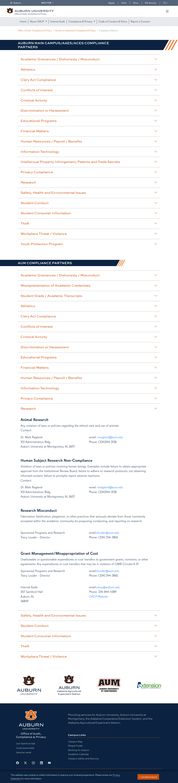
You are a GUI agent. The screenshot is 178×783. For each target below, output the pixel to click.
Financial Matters (35, 131)
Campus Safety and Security (83, 758)
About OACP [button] (37, 21)
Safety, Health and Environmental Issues (53, 192)
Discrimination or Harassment (45, 110)
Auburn (18, 3)
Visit (124, 3)
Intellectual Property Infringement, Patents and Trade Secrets (70, 161)
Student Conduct (35, 203)
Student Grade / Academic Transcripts (51, 295)
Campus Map (75, 741)
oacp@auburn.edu (108, 587)
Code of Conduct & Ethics (113, 21)
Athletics (28, 69)
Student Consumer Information (46, 213)
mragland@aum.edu (110, 437)
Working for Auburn (78, 750)
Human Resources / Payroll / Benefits (51, 141)
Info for (47, 2)
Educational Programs (39, 120)
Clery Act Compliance (38, 79)
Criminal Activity (34, 100)
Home (23, 21)
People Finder (75, 745)
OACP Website (98, 596)
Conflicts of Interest (37, 90)
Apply (111, 3)
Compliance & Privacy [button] (80, 21)
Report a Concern (140, 21)
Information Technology (40, 151)
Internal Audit (57, 21)
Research (28, 182)
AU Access (150, 3)
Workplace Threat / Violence (44, 233)
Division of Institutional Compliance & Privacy (75, 30)
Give (137, 3)
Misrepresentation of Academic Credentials (55, 285)
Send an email (23, 752)
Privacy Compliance (37, 172)
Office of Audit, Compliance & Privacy (35, 30)
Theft (25, 223)
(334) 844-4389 (25, 747)
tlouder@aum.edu (108, 533)
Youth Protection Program (42, 244)
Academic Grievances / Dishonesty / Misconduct (60, 59)
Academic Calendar (78, 754)
